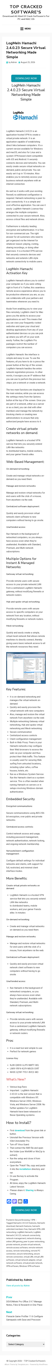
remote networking (21, 1251)
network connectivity (31, 1235)
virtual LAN (28, 1257)
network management (16, 1238)
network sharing (34, 1238)
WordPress (43, 1364)
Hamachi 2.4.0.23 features (24, 1223)
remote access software (17, 1247)
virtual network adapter (25, 1260)
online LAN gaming (14, 1241)
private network (13, 1244)
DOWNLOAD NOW (26, 78)
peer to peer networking (33, 1241)
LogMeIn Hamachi (25, 1232)
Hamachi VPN (34, 1229)
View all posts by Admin (18, 1285)
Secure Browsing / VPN (25, 1220)
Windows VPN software (29, 1266)
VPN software (12, 1266)
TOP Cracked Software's (26, 9)
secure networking (25, 1254)
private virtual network (30, 1244)
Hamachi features (23, 1226)
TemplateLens (23, 1364)
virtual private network (32, 1263)
